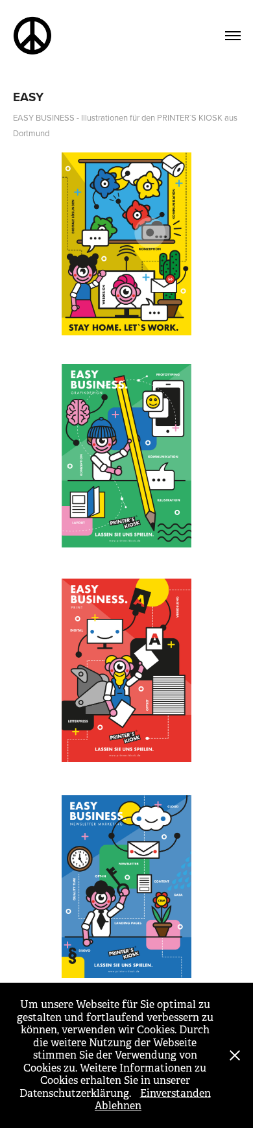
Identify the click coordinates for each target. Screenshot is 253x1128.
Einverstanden (175, 1093)
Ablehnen (118, 1105)
